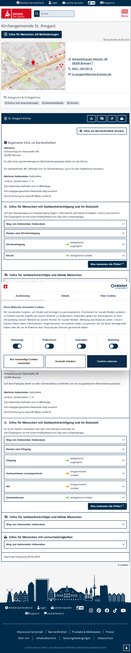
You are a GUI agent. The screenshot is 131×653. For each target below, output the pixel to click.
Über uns (23, 638)
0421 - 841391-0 (82, 68)
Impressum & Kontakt (30, 632)
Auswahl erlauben (65, 361)
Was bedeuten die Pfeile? (106, 264)
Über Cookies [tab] (108, 295)
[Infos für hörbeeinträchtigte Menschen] (112, 118)
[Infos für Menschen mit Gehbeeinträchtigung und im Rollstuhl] (91, 118)
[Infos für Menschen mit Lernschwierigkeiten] (122, 118)
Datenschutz (105, 638)
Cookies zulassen (107, 361)
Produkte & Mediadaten (86, 632)
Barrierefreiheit (57, 632)
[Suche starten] (37, 13)
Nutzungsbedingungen (77, 638)
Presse (110, 632)
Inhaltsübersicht (46, 638)
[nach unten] (126, 648)
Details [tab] (65, 295)
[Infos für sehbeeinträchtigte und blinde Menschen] (101, 118)
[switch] (49, 346)
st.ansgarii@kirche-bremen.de (91, 74)
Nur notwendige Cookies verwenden (24, 361)
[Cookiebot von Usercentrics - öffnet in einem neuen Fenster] (113, 286)
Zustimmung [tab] (23, 295)
